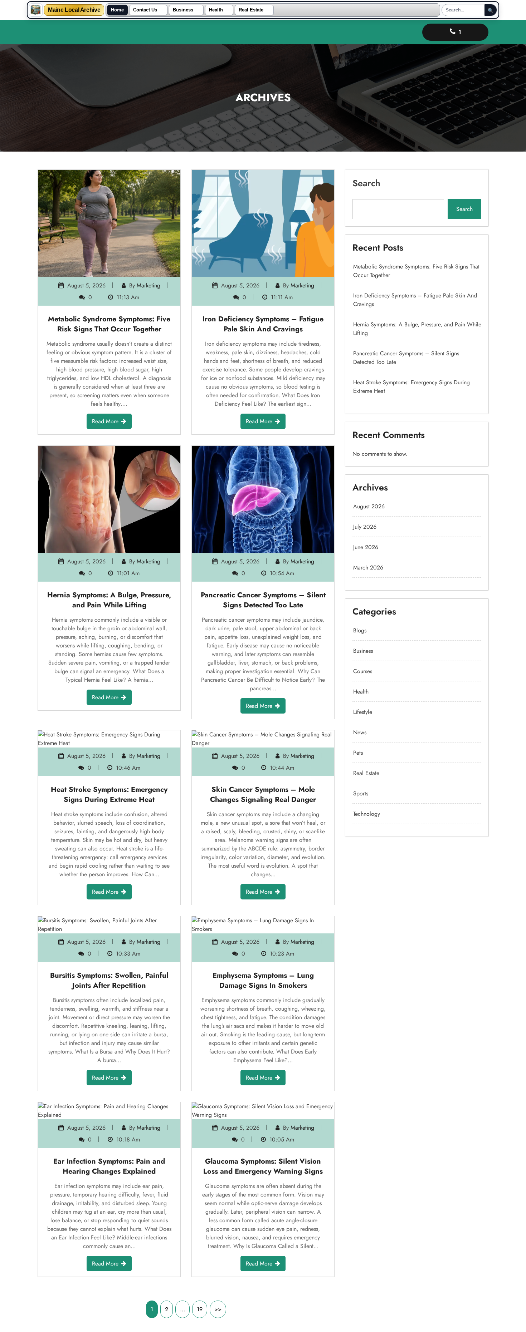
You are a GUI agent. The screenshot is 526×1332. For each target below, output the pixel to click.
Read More (105, 421)
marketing (148, 285)
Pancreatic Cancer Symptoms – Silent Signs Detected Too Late (263, 600)
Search (366, 183)
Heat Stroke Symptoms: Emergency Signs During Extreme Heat (109, 794)
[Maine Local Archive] (36, 10)
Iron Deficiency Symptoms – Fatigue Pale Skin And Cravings (263, 324)
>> (217, 1309)
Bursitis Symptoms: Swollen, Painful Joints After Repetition (109, 980)
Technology (366, 814)
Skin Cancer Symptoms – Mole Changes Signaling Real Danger (263, 794)
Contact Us (145, 10)
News (359, 732)
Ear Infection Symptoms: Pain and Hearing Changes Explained (109, 1166)
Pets (358, 753)
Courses (362, 671)
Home (117, 10)
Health (216, 10)
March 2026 (368, 567)
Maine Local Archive (74, 10)
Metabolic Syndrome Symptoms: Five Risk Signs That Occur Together (109, 324)
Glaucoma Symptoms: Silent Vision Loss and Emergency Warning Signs (263, 1166)
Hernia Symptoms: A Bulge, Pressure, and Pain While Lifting (109, 600)
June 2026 (365, 547)
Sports (360, 793)
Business (183, 10)
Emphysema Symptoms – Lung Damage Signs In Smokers (263, 980)
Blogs (359, 630)
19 (200, 1309)
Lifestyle (362, 712)
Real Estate (251, 10)
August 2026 (369, 506)
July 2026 (364, 527)
